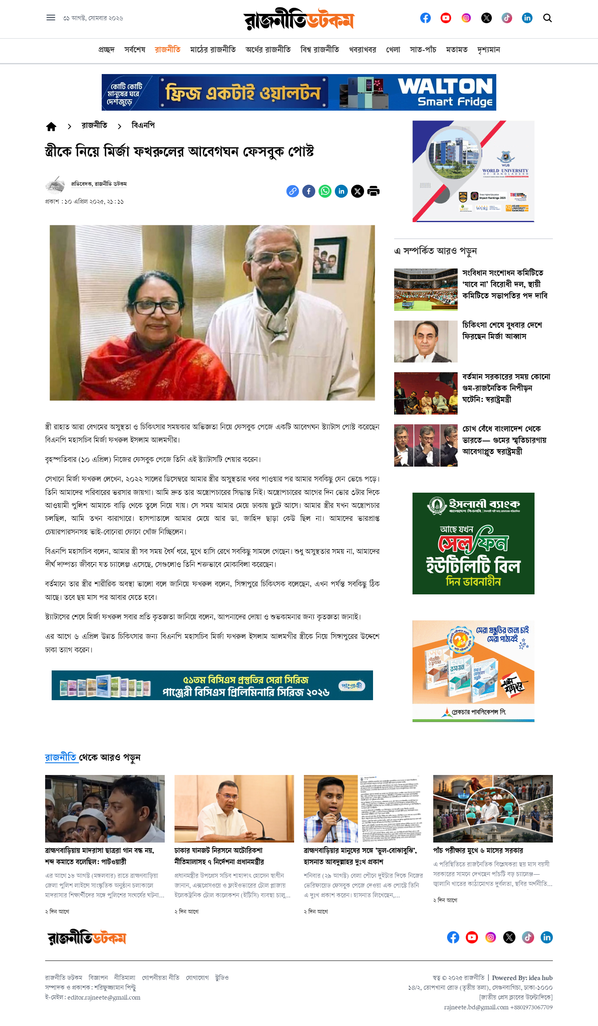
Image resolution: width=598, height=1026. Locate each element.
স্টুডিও (222, 978)
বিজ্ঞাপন (98, 978)
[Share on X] (357, 191)
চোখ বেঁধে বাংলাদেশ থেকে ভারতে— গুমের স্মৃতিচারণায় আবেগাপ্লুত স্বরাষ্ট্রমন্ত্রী (504, 441)
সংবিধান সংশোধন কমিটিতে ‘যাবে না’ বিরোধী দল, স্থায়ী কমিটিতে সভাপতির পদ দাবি (505, 285)
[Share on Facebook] (308, 191)
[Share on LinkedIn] (341, 191)
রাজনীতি (60, 758)
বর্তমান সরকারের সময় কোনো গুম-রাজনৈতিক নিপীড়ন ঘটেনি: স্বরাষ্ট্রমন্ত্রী (506, 389)
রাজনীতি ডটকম (63, 978)
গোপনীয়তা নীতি (160, 978)
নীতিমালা (124, 978)
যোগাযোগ (197, 978)
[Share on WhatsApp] (325, 191)
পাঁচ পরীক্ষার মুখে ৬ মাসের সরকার (478, 851)
